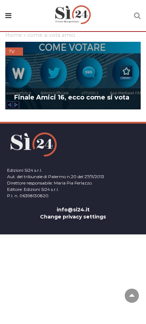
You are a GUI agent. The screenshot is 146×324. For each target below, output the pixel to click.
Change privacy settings (73, 217)
